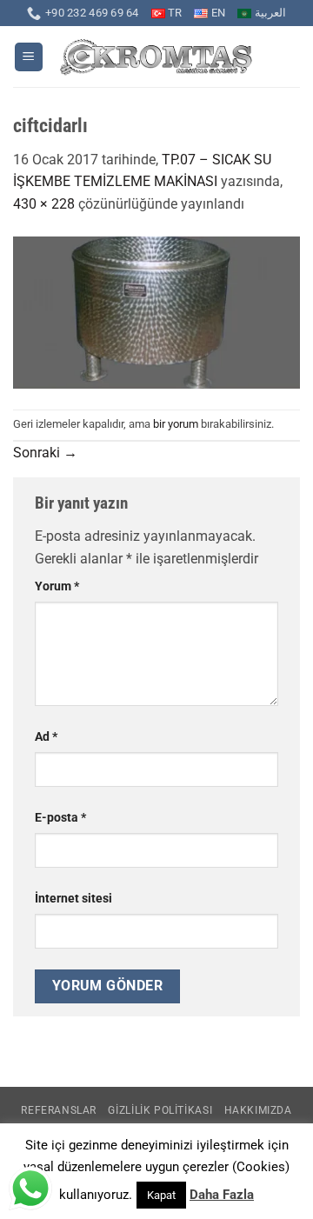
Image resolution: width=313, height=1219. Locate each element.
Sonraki (45, 452)
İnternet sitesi (73, 898)
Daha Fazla (222, 1194)
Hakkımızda (258, 1110)
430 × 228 (44, 204)
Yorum (57, 586)
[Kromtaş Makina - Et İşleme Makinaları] (157, 57)
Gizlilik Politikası (160, 1110)
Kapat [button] (161, 1195)
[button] (29, 57)
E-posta (60, 817)
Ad (46, 736)
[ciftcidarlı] (156, 311)
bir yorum (175, 423)
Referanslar (59, 1110)
